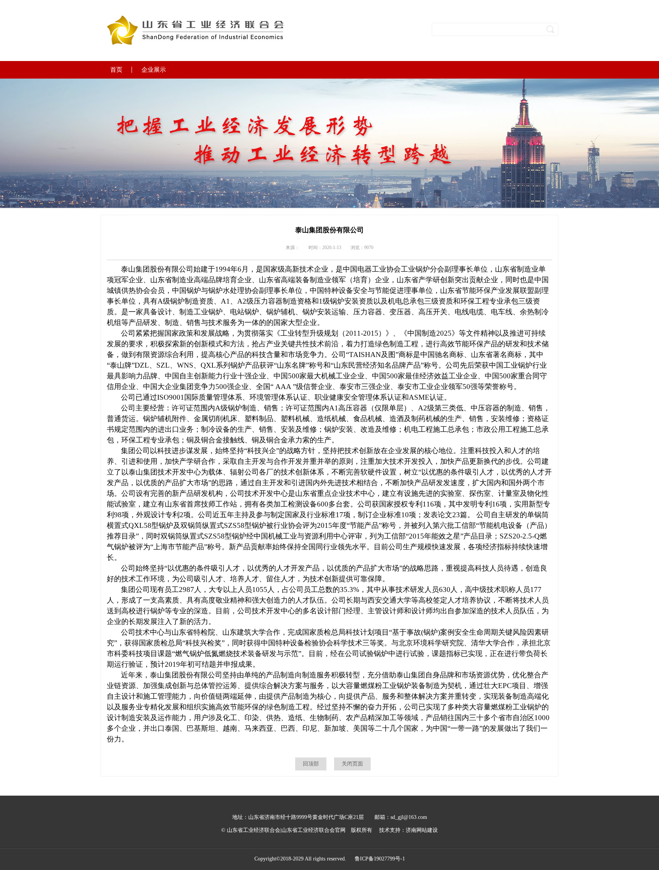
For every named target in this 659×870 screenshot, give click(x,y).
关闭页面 (352, 764)
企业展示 (153, 69)
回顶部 (311, 764)
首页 (116, 69)
